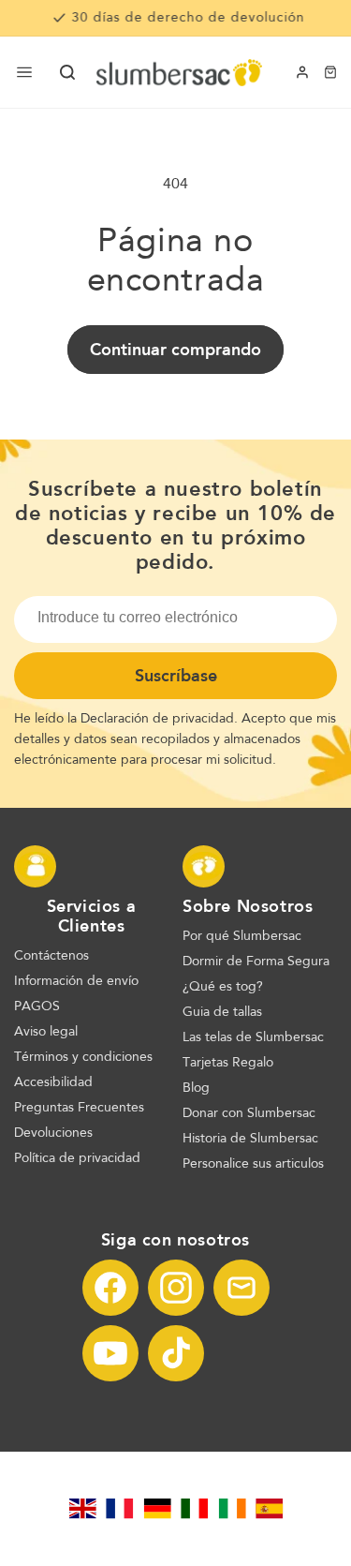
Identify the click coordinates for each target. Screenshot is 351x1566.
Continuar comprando (175, 349)
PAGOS (37, 1006)
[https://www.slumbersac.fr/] (120, 1509)
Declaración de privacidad (157, 718)
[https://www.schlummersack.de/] (157, 1509)
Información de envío (76, 981)
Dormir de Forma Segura (256, 961)
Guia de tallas (222, 1012)
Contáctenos (51, 955)
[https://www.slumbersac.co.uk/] (82, 1509)
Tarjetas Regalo (228, 1062)
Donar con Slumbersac (249, 1113)
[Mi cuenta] (302, 72)
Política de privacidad (77, 1158)
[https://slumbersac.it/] (195, 1509)
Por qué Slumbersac (242, 936)
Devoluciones (53, 1133)
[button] (67, 72)
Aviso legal (46, 1031)
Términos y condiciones (83, 1057)
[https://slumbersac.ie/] (232, 1509)
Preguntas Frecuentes (79, 1107)
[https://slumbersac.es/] (270, 1509)
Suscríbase (176, 675)
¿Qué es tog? (223, 986)
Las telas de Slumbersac (253, 1037)
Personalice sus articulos (253, 1164)
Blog (196, 1088)
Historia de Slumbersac (250, 1138)
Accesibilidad (53, 1082)
